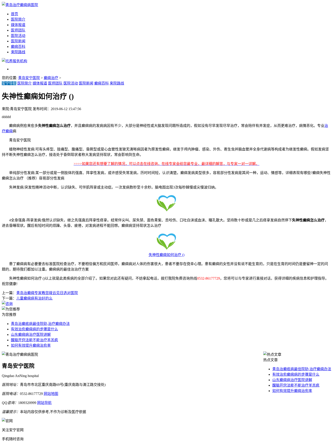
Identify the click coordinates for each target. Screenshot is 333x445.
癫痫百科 (18, 46)
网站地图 (51, 394)
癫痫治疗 (51, 78)
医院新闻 (18, 41)
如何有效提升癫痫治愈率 (31, 345)
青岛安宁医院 (29, 78)
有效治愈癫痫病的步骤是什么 (34, 329)
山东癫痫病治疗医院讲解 (31, 334)
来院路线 (18, 52)
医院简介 (18, 19)
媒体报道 (18, 25)
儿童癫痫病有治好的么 (34, 298)
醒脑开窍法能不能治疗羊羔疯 (34, 340)
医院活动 (18, 36)
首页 (14, 14)
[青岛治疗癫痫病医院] (20, 5)
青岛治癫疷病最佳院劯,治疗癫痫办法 (40, 324)
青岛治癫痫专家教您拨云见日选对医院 (47, 293)
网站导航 (44, 403)
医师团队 (18, 30)
